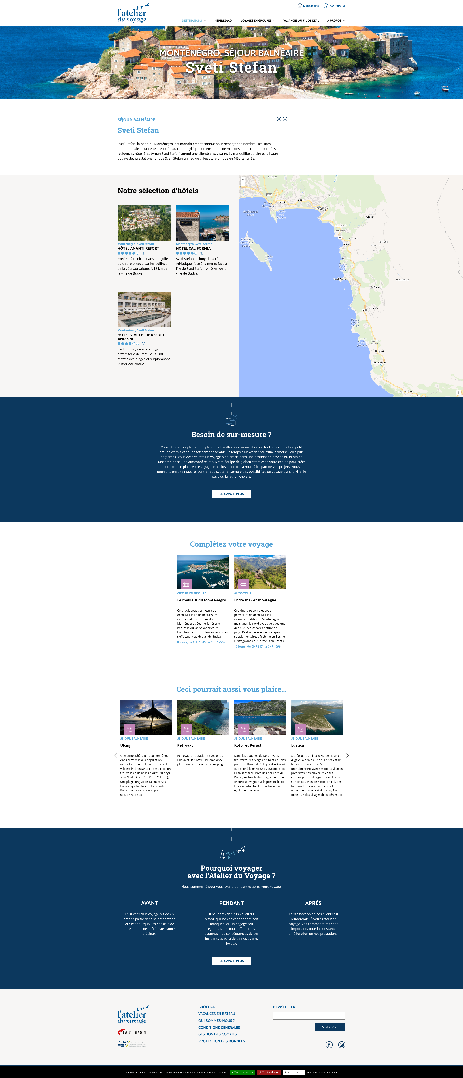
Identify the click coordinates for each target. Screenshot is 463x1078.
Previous (115, 755)
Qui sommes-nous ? (216, 1021)
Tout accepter (243, 1072)
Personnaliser (294, 1072)
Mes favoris (311, 5)
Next (347, 755)
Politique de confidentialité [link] (322, 1072)
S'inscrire (330, 1027)
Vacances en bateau (216, 1014)
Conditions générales (219, 1028)
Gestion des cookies (217, 1034)
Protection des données (221, 1041)
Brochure (208, 1007)
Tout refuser (270, 1072)
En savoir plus (231, 494)
